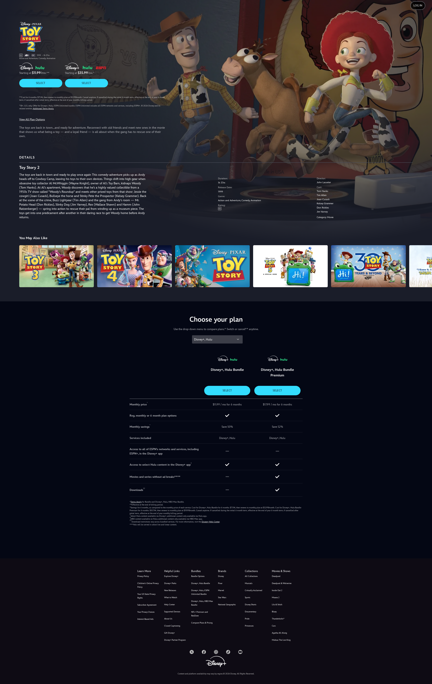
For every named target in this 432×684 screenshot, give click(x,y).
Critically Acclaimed (253, 590)
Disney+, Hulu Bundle (200, 583)
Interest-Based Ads (145, 619)
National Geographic (227, 604)
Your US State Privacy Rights (146, 596)
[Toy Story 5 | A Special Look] (290, 266)
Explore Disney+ (171, 576)
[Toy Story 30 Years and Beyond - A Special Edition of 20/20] (368, 266)
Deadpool (276, 576)
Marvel (221, 590)
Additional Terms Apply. (43, 108)
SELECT (40, 83)
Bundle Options (198, 576)
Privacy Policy (143, 576)
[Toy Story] (212, 266)
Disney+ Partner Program (175, 640)
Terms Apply (136, 502)
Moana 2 (275, 597)
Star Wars (222, 597)
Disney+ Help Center (211, 522)
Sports (247, 597)
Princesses (249, 626)
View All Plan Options (32, 119)
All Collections (251, 576)
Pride (247, 619)
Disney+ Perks (170, 583)
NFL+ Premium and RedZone (199, 614)
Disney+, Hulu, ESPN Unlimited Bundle (200, 592)
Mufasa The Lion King (281, 640)
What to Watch (170, 597)
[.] (192, 652)
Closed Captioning (172, 626)
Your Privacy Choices (146, 612)
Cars (274, 626)
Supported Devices (172, 611)
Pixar (220, 583)
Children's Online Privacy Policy (148, 585)
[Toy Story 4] (134, 266)
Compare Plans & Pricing (202, 623)
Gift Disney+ (169, 633)
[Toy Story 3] (56, 266)
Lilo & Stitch (277, 604)
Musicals (248, 583)
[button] (175, 571)
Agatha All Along (279, 633)
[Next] (425, 265)
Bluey (274, 611)
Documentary (250, 611)
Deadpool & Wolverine (281, 583)
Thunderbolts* (278, 619)
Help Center (169, 604)
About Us (168, 619)
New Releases (170, 590)
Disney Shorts (250, 604)
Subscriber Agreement (146, 605)
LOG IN (417, 5)
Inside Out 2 (277, 590)
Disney (221, 576)
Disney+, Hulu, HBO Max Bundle (202, 603)
